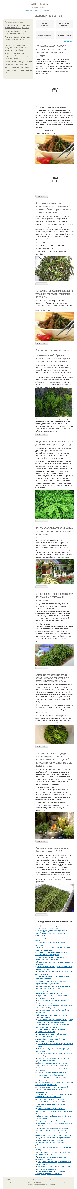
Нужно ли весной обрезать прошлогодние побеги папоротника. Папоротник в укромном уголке (54, 358)
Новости (38, 10)
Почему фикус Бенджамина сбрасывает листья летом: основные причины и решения (54, 992)
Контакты (30, 1179)
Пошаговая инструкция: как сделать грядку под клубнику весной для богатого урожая (54, 1021)
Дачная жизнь (38, 4)
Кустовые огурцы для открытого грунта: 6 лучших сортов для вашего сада (18, 70)
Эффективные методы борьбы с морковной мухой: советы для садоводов (52, 927)
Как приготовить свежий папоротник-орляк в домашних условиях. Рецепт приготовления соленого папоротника (53, 208)
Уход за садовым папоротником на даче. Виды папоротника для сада (54, 443)
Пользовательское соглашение (40, 1179)
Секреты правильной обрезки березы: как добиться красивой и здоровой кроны (52, 1143)
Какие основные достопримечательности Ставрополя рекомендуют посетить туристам (52, 1001)
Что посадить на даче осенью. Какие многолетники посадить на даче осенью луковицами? (50, 1103)
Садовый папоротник (45, 24)
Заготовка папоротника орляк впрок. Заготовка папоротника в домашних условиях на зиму (52, 677)
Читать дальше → (42, 196)
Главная (28, 10)
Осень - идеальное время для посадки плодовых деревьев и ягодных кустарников (51, 1064)
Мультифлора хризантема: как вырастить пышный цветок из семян (52, 996)
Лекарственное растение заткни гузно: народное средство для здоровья (51, 982)
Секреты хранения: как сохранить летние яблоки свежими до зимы (52, 977)
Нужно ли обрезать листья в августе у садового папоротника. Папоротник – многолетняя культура (52, 50)
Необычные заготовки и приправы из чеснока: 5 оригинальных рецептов (54, 1006)
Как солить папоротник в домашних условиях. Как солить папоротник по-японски (54, 293)
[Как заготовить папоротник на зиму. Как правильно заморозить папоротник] (54, 655)
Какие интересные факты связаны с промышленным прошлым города (49, 958)
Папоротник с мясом (64, 35)
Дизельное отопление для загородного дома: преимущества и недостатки (53, 1167)
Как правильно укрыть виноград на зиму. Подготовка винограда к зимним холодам (51, 1129)
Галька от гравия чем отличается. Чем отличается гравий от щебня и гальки (50, 1073)
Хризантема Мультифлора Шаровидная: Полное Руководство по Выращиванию (18, 56)
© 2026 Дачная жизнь (10, 1179)
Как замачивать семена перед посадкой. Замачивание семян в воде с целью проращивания (51, 1089)
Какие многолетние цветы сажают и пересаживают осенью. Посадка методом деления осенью (54, 1111)
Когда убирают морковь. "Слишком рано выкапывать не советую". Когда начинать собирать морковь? (54, 1123)
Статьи (46, 10)
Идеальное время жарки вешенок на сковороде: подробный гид (50, 1158)
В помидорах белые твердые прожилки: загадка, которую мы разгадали (51, 1078)
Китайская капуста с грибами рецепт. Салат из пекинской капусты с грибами (54, 1083)
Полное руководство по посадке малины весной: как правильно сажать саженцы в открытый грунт (51, 933)
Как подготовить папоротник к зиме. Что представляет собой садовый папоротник (54, 531)
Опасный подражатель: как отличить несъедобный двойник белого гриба (50, 1172)
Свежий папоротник (45, 35)
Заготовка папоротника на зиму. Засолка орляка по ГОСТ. (52, 850)
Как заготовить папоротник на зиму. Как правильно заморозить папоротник (54, 596)
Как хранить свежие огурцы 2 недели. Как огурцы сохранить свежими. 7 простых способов (53, 1134)
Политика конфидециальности (35, 1182)
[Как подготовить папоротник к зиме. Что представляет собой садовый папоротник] (54, 571)
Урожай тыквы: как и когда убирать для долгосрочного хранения (51, 1040)
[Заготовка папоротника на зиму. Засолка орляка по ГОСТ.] (54, 898)
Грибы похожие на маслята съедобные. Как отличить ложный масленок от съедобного (17, 47)
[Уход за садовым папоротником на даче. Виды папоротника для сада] (54, 504)
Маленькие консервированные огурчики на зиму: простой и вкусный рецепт (52, 953)
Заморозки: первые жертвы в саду (51, 1099)
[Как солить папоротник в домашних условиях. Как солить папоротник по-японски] (54, 326)
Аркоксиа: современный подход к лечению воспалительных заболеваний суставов (17, 39)
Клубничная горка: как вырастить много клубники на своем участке (51, 1030)
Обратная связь (54, 1179)
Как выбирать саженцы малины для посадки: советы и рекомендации (53, 948)
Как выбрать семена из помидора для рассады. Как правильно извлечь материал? (54, 1095)
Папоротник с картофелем (64, 24)
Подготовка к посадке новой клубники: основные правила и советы (51, 1035)
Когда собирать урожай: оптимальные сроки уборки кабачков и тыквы (53, 1153)
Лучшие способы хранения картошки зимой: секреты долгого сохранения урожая (53, 1138)
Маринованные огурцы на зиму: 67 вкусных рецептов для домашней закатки (53, 987)
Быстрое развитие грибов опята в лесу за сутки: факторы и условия (52, 1059)
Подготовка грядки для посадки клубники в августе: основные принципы (52, 1025)
